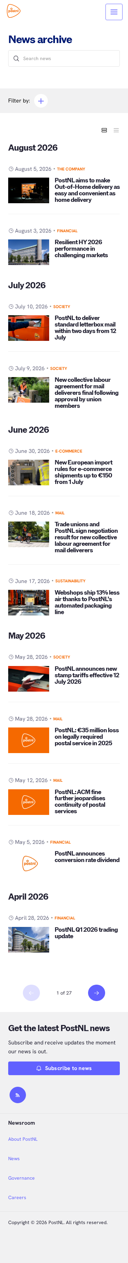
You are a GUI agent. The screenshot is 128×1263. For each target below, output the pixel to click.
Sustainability (70, 581)
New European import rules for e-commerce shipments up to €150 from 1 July (83, 472)
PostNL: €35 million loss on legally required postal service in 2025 (87, 736)
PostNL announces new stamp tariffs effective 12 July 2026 (87, 675)
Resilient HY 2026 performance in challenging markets (81, 248)
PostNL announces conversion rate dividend (87, 857)
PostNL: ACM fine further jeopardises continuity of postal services (80, 802)
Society (61, 306)
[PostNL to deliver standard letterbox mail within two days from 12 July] (28, 328)
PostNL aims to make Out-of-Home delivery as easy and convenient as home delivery (87, 190)
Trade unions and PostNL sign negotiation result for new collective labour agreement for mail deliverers (86, 537)
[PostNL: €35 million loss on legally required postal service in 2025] (28, 740)
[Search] (16, 58)
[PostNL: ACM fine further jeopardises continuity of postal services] (28, 802)
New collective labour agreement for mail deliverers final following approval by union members (86, 393)
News (14, 1158)
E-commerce (68, 451)
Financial (67, 231)
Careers (17, 1197)
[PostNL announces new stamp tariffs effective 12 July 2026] (28, 679)
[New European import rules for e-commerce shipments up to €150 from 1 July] (28, 472)
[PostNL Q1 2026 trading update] (28, 940)
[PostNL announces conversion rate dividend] (28, 863)
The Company (71, 169)
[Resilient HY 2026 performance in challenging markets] (28, 252)
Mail (60, 513)
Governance (21, 1178)
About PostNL (23, 1139)
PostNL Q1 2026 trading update (86, 933)
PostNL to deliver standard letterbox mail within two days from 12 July (85, 328)
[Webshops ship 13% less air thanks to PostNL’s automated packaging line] (28, 602)
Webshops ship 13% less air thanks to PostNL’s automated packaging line (87, 602)
